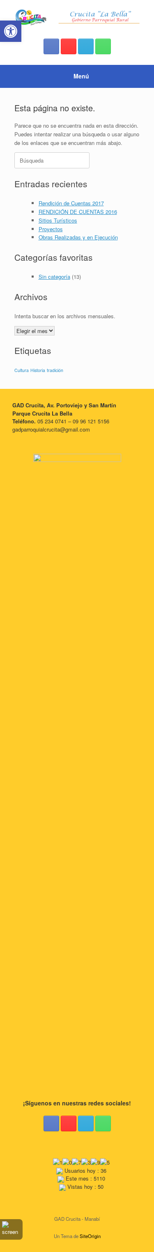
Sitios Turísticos (58, 220)
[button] (10, 31)
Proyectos (51, 229)
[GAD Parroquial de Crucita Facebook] (51, 46)
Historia (37, 370)
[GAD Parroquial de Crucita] (77, 17)
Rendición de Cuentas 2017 (71, 203)
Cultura (21, 370)
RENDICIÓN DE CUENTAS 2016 (78, 212)
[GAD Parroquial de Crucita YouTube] (68, 46)
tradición (55, 370)
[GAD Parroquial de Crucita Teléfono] (103, 46)
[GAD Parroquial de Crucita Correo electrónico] (86, 46)
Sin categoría (54, 276)
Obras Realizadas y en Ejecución (78, 237)
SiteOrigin (90, 1236)
